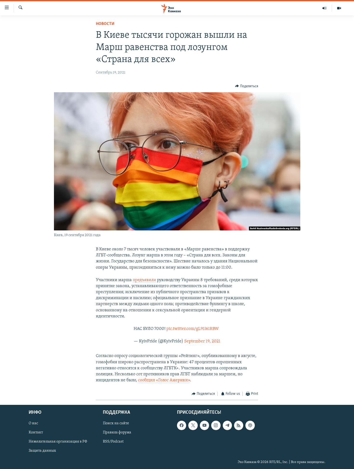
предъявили (144, 280)
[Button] (246, 86)
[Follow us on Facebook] (181, 425)
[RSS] (238, 425)
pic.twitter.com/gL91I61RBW (192, 329)
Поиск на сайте (116, 423)
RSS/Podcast (113, 442)
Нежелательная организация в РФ (58, 442)
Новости (105, 24)
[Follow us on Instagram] (215, 425)
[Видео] (339, 8)
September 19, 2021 (202, 341)
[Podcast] (250, 425)
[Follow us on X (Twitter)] (192, 425)
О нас (33, 423)
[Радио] (324, 8)
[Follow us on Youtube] (204, 425)
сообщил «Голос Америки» (164, 380)
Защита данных (42, 451)
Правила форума (117, 432)
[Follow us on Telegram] (227, 425)
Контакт (36, 432)
